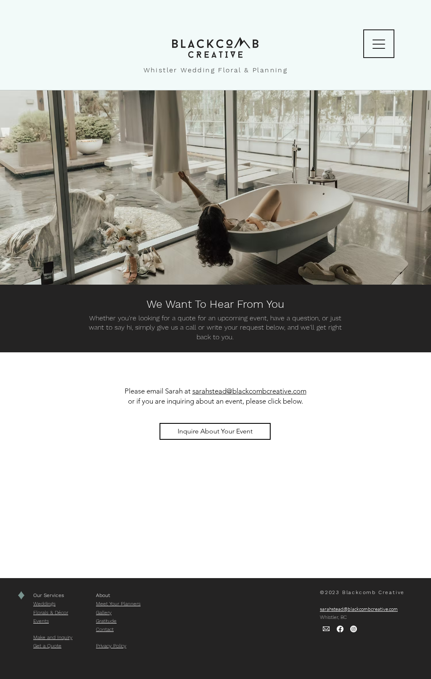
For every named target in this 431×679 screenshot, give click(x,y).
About (104, 595)
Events (41, 621)
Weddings (44, 604)
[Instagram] (353, 629)
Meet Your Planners (118, 604)
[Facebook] (340, 629)
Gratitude (106, 621)
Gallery (104, 613)
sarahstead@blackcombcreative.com (249, 391)
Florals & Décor (50, 613)
